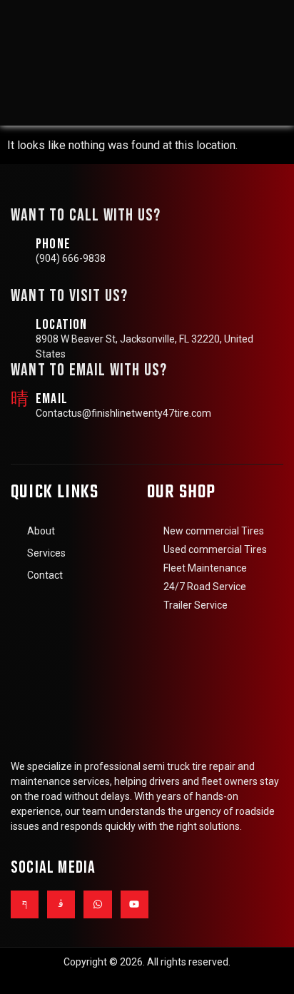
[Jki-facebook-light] (25, 904)
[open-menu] (265, 61)
